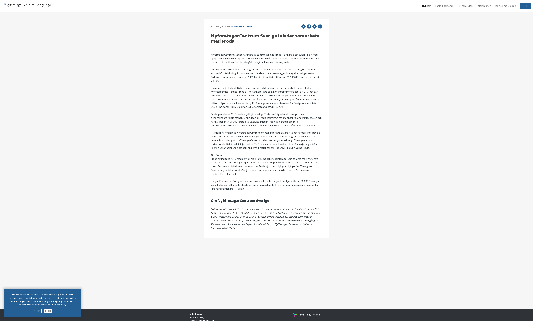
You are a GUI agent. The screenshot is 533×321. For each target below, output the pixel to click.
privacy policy (60, 304)
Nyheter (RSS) (197, 317)
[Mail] (320, 26)
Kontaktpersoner (444, 5)
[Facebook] (309, 26)
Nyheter (426, 5)
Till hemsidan (465, 5)
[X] (303, 26)
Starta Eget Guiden (505, 5)
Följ (525, 5)
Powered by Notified (309, 314)
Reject (48, 310)
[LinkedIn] (314, 26)
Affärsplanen (484, 5)
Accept (37, 310)
